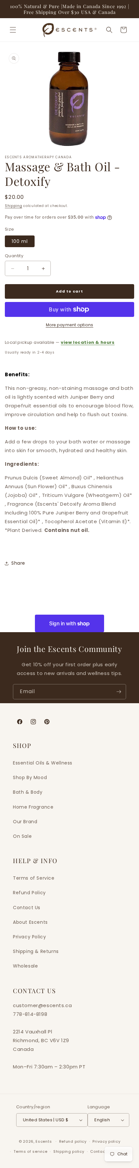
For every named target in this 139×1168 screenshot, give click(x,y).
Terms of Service (34, 878)
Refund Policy (29, 892)
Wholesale (25, 966)
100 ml (20, 241)
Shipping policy (68, 1151)
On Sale (22, 836)
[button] (13, 30)
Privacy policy (106, 1141)
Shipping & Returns (36, 951)
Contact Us (26, 907)
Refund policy (73, 1141)
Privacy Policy (29, 936)
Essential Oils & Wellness (42, 763)
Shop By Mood (30, 777)
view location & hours (88, 342)
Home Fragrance (33, 807)
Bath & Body (28, 792)
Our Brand (25, 821)
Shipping (13, 205)
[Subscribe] (119, 691)
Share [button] (18, 563)
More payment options (69, 325)
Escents (44, 1141)
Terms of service (30, 1151)
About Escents (30, 922)
